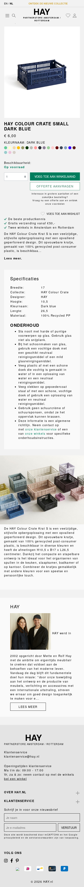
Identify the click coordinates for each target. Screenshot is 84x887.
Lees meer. (13, 258)
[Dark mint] (5, 147)
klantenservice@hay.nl (22, 756)
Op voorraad (14, 167)
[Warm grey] (31, 147)
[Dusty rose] (9, 152)
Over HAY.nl (15, 792)
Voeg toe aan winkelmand (54, 176)
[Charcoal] (61, 147)
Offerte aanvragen (55, 186)
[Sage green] (22, 147)
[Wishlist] (68, 15)
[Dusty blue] (5, 152)
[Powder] (52, 147)
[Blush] (35, 147)
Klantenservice (19, 801)
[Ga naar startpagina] (42, 12)
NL (11, 3)
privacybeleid (12, 837)
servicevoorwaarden (41, 837)
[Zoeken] (14, 15)
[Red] (74, 147)
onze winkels (35, 433)
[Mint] (48, 147)
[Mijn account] (74, 15)
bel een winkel (15, 779)
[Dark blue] (39, 147)
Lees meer (28, 707)
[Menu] (7, 15)
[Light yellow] (14, 147)
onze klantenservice (41, 429)
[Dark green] (27, 147)
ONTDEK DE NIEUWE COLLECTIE (48, 3)
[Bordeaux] (57, 147)
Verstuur (69, 828)
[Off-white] (9, 147)
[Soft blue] (65, 147)
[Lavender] (44, 147)
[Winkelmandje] (79, 15)
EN (6, 3)
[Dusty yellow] (18, 147)
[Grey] (14, 152)
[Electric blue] (69, 147)
